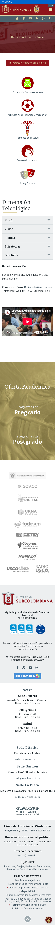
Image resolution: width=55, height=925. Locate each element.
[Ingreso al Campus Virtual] (23, 18)
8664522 (35, 830)
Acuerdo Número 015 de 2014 (29, 63)
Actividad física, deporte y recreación (27, 114)
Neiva (27, 690)
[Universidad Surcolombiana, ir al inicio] (17, 9)
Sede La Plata (27, 785)
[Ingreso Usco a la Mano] (43, 18)
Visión (9, 229)
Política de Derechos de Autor (28, 908)
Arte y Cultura (27, 183)
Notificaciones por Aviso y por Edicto (28, 883)
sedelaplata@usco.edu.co (27, 796)
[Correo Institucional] (30, 18)
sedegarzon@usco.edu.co (27, 778)
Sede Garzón (27, 766)
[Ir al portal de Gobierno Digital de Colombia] (27, 498)
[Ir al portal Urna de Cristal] (27, 512)
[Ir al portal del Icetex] (27, 535)
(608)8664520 (12, 830)
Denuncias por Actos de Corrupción (28, 887)
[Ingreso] (17, 18)
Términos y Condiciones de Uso (28, 904)
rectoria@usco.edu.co (27, 855)
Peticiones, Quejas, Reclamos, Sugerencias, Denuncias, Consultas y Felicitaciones (27, 868)
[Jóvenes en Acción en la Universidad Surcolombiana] (27, 545)
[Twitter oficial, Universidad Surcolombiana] (24, 667)
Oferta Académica (28, 386)
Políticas (10, 238)
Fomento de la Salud (27, 137)
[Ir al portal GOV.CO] (7, 2)
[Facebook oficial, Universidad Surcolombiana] (18, 667)
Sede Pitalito (28, 747)
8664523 (45, 830)
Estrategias (12, 246)
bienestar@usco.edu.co (39, 287)
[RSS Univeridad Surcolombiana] (37, 18)
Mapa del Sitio (28, 891)
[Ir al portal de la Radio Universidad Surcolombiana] (42, 569)
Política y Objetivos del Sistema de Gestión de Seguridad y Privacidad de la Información (28, 900)
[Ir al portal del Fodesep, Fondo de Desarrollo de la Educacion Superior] (27, 524)
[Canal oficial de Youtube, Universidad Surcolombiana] (30, 667)
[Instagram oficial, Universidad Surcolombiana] (37, 667)
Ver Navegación (51, 9)
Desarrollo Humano (27, 160)
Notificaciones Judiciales (28, 880)
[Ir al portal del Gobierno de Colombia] (27, 475)
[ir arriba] (27, 919)
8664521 (25, 830)
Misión (9, 220)
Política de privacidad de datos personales (28, 895)
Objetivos (11, 255)
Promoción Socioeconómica (27, 92)
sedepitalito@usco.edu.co (27, 759)
